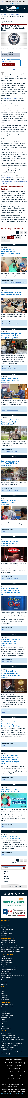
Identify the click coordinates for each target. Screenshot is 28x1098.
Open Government (19, 1072)
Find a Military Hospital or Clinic (8, 1035)
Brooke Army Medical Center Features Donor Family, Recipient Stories (10, 422)
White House (10, 1078)
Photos (6, 876)
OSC (18, 1078)
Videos (6, 881)
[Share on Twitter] (5, 61)
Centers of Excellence (6, 971)
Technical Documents (6, 1028)
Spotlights (6, 879)
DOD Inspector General (13, 1069)
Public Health (9, 661)
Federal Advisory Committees (7, 929)
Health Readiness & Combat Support (9, 969)
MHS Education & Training (8, 938)
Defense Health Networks (16, 282)
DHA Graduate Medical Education (8, 943)
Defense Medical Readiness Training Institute (11, 945)
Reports (3, 1026)
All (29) (3, 237)
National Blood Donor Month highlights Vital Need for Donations (10, 544)
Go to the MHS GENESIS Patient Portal (10, 1037)
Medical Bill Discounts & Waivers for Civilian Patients (12, 975)
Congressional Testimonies (7, 1007)
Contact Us (3, 936)
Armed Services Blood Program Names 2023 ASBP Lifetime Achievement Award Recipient (10, 674)
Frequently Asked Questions (7, 1015)
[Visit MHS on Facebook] (12, 894)
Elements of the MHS (6, 925)
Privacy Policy (17, 1059)
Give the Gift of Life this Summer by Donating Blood (10, 790)
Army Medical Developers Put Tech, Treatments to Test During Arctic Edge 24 (11, 336)
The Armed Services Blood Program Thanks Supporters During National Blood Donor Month (11, 591)
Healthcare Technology (7, 369)
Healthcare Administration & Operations (9, 967)
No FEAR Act (8, 1062)
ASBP (14, 69)
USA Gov (18, 1075)
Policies (3, 1019)
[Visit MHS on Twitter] (16, 894)
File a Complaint (4, 1054)
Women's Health (4, 984)
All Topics (3, 956)
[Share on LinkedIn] (7, 61)
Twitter (15, 181)
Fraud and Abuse (18, 1062)
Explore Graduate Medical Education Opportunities (12, 1052)
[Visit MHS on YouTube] (19, 894)
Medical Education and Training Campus (10, 949)
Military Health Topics (7, 954)
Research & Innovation (6, 980)
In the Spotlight (4, 995)
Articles (6, 871)
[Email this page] (10, 61)
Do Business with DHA (6, 1049)
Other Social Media (9, 64)
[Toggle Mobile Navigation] (2, 8)
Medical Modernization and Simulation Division (11, 951)
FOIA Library (4, 1011)
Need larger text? (8, 21)
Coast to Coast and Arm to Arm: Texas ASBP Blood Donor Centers (10, 463)
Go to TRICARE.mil (5, 1033)
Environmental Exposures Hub (7, 965)
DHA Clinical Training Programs (8, 940)
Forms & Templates (5, 1013)
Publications (3, 1024)
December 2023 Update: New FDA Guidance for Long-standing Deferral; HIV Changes (10, 642)
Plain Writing (9, 1075)
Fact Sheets (3, 1009)
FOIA (18, 1066)
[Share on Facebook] (3, 61)
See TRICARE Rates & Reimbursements (10, 1045)
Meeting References (5, 1017)
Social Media (4, 997)
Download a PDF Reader (6, 1093)
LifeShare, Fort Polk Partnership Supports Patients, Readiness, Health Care (10, 252)
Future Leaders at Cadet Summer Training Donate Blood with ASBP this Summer (11, 724)
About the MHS (5, 921)
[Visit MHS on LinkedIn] (9, 894)
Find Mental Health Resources (7, 1047)
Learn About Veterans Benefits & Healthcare (10, 1043)
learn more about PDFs (20, 1093)
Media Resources (5, 1000)
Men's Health (4, 982)
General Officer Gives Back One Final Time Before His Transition (10, 381)
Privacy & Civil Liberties (6, 977)
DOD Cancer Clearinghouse (7, 958)
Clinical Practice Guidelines (7, 1004)
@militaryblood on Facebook (7, 181)
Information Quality (7, 1072)
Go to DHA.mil (5, 282)
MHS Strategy (4, 927)
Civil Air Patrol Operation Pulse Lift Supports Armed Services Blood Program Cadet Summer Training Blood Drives (11, 760)
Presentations (4, 1022)
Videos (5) (18, 237)
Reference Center (6, 1002)
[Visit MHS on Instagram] (5, 894)
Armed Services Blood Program (10, 98)
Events (5, 874)
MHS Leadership (4, 923)
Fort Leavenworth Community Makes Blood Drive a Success (11, 294)
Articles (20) (10, 237)
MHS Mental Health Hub (6, 963)
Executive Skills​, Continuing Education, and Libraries (12, 947)
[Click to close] (26, 389)
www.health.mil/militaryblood (7, 178)
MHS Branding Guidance (6, 933)
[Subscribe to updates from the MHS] (23, 894)
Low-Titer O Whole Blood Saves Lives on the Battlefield (11, 837)
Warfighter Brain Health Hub (7, 960)
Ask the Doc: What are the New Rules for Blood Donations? (10, 502)
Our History (3, 931)
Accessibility (10, 1066)
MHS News (4, 987)
